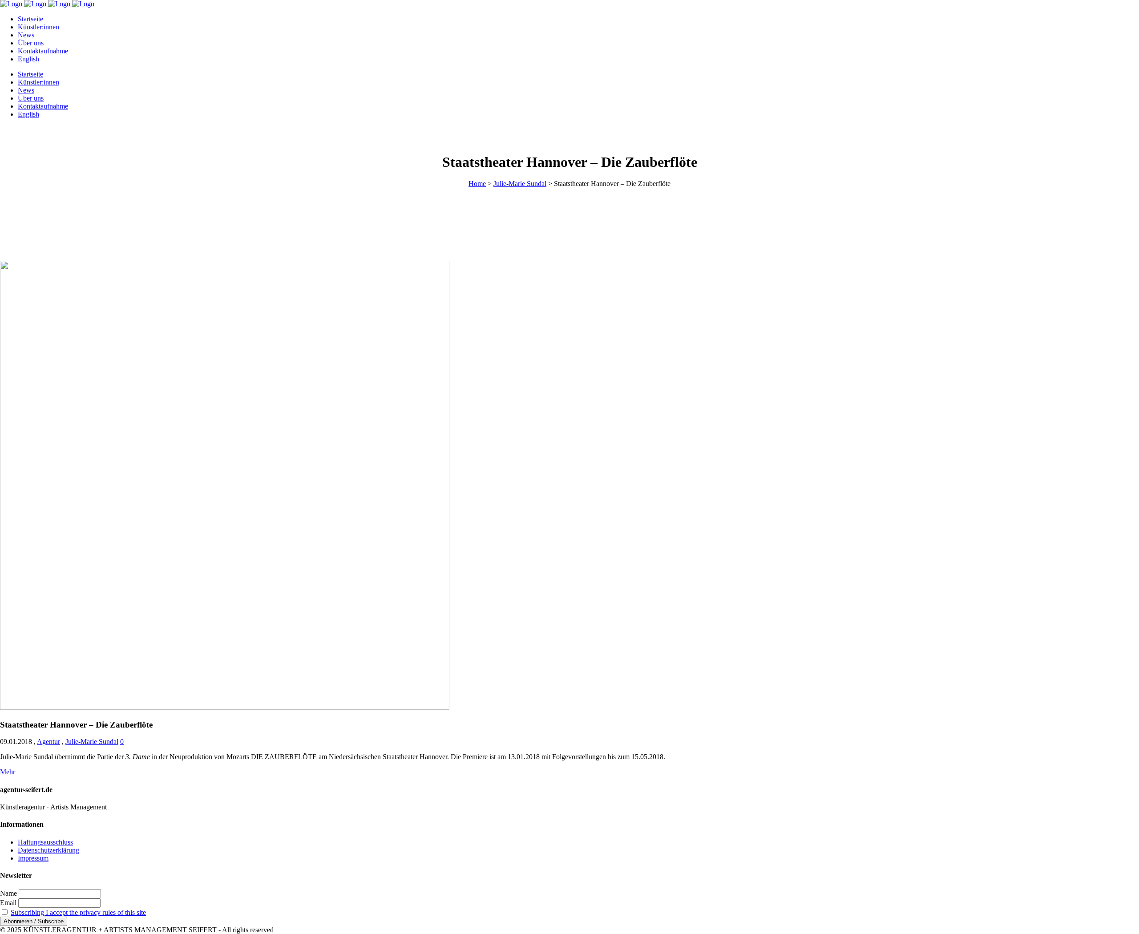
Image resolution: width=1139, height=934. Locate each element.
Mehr (7, 772)
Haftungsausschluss (45, 842)
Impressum (33, 858)
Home (477, 183)
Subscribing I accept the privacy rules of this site (78, 912)
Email (8, 902)
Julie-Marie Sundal (519, 183)
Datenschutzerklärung (48, 850)
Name (8, 893)
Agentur (48, 741)
